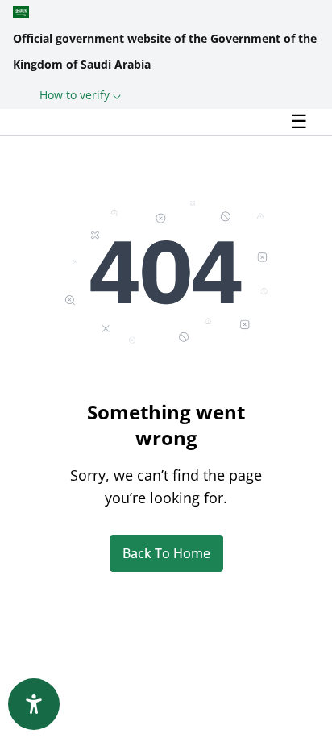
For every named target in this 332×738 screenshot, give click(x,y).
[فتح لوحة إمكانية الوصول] (34, 704)
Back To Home (166, 553)
